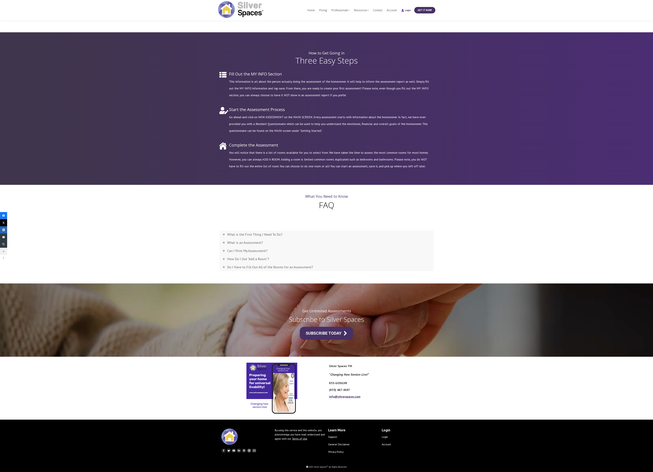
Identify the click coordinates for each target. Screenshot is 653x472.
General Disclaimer (339, 444)
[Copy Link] (3, 244)
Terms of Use (299, 438)
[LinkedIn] (3, 229)
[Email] (3, 237)
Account (386, 444)
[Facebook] (3, 215)
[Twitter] (3, 222)
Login (408, 10)
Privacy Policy (336, 451)
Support (332, 437)
